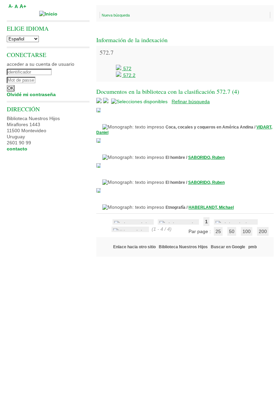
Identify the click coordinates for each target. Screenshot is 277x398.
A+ (23, 6)
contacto (17, 148)
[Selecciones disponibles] (140, 101)
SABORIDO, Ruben (206, 157)
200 (263, 231)
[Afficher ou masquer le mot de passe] (67, 79)
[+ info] (98, 110)
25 (218, 231)
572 (126, 68)
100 (247, 231)
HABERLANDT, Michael (211, 207)
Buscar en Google (228, 247)
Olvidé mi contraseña (31, 94)
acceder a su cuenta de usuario (40, 64)
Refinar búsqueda (191, 101)
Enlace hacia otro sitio (134, 247)
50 (231, 231)
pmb (252, 247)
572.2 (128, 75)
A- (10, 6)
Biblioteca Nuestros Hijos (183, 247)
